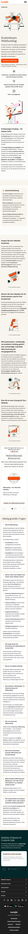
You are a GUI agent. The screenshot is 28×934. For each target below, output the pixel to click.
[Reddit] (22, 900)
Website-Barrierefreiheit (14, 927)
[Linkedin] (18, 900)
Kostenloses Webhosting (10, 60)
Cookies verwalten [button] (14, 930)
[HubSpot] (4, 2)
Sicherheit (18, 924)
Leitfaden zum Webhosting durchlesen (14, 503)
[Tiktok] (26, 900)
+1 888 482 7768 (14, 451)
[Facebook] (4, 900)
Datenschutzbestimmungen (14, 921)
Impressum (10, 924)
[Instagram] (7, 900)
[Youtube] (11, 900)
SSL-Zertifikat (11, 159)
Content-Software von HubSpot (11, 147)
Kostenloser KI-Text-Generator (12, 854)
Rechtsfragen (14, 918)
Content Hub (4, 7)
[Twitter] (15, 900)
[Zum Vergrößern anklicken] (14, 113)
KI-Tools (19, 159)
